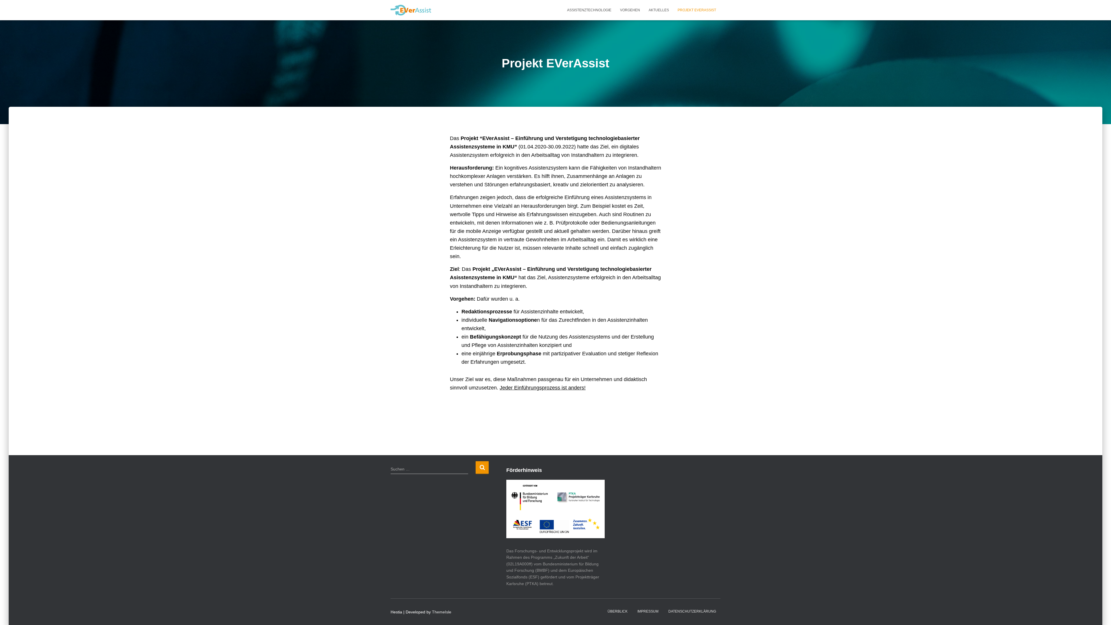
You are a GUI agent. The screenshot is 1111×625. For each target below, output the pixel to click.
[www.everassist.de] (410, 10)
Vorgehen (630, 10)
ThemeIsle (441, 612)
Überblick (618, 611)
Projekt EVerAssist (697, 10)
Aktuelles (659, 10)
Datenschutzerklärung (692, 611)
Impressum (647, 611)
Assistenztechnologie (589, 10)
